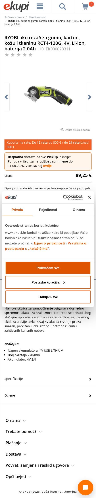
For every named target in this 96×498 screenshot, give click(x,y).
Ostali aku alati (37, 17)
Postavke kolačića (45, 282)
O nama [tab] (79, 210)
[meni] (40, 6)
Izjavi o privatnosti (49, 243)
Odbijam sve (48, 297)
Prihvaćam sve (48, 268)
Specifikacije (13, 379)
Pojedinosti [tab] (48, 210)
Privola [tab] (17, 210)
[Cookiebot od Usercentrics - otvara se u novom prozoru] (63, 197)
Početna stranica (14, 17)
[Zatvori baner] (89, 197)
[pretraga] (62, 6)
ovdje (47, 166)
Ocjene (9, 395)
